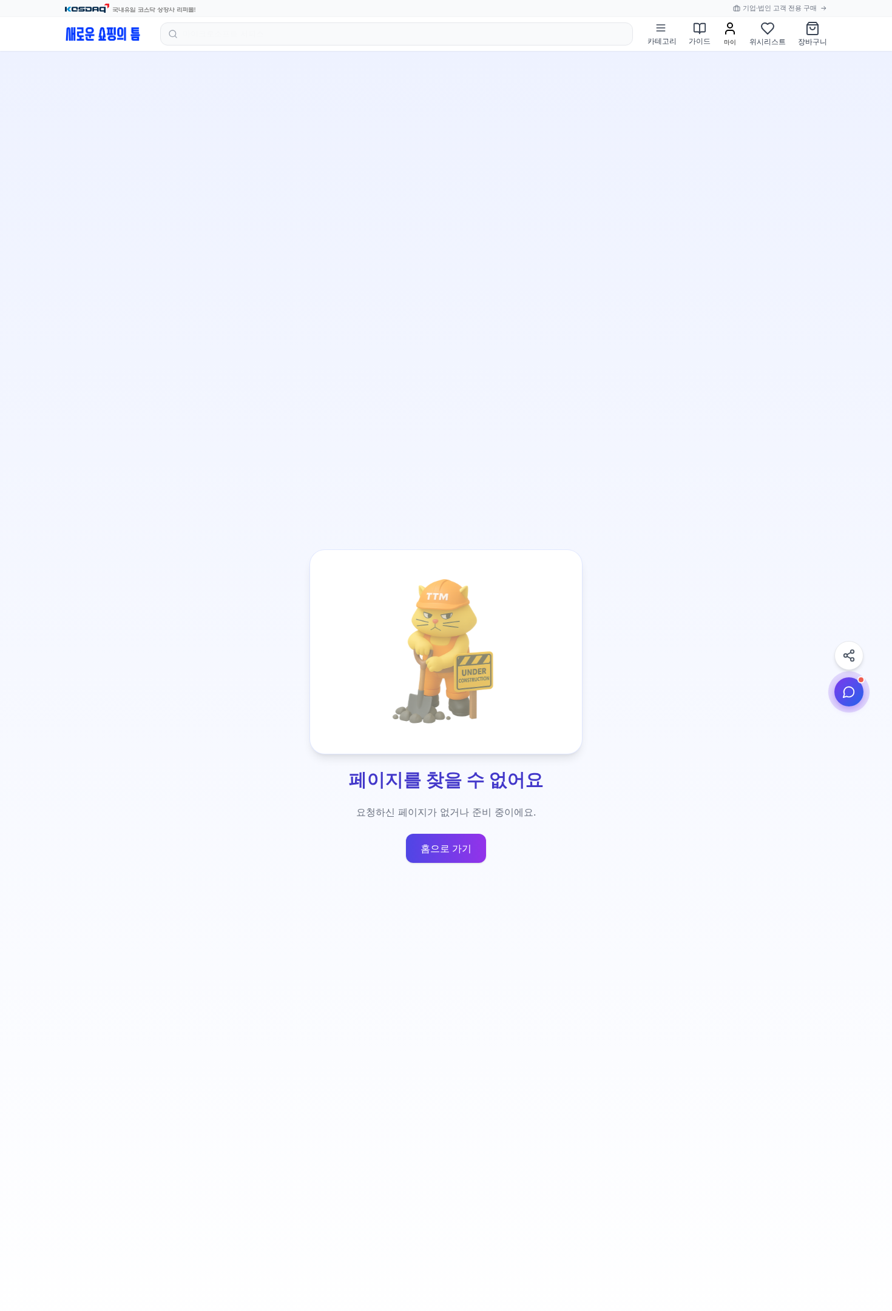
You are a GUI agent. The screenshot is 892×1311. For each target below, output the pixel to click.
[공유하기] (848, 655)
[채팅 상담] (848, 691)
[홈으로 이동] (103, 34)
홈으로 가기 (446, 848)
